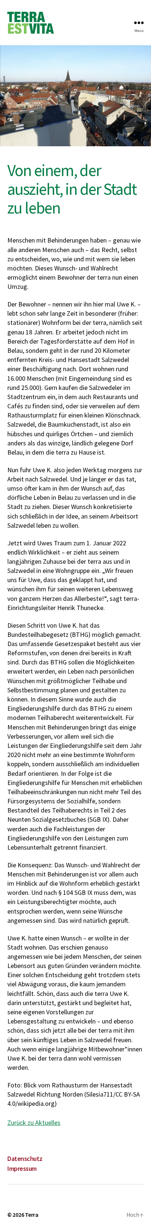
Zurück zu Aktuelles (33, 1122)
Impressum (22, 1168)
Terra (31, 1214)
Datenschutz (25, 1158)
